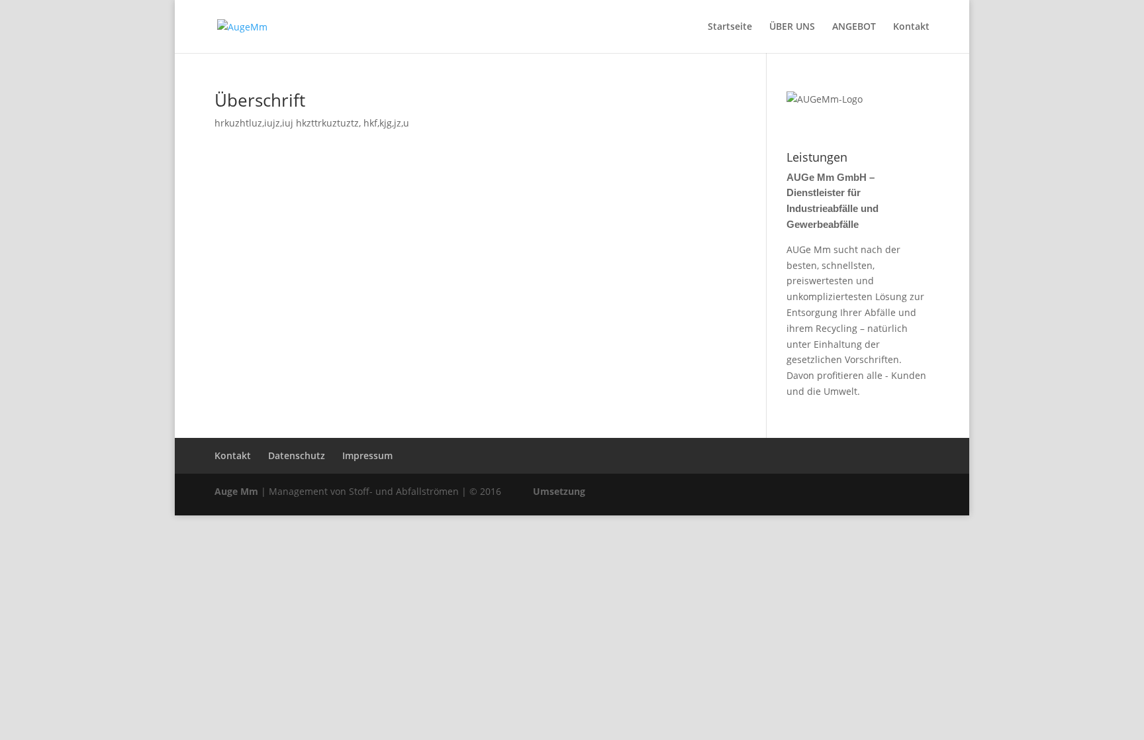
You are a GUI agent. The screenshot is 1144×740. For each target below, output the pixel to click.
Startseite (730, 27)
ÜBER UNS (792, 27)
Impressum (367, 455)
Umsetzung (559, 491)
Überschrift (260, 100)
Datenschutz (296, 455)
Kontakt (911, 27)
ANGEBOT (854, 27)
